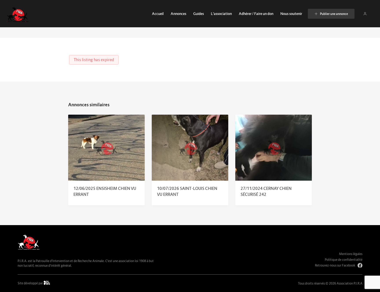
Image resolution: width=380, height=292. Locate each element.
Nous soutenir (291, 13)
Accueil (158, 13)
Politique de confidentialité (343, 259)
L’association (221, 13)
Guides (198, 13)
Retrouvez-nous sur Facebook (335, 265)
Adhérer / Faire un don (256, 13)
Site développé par (31, 283)
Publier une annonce (334, 14)
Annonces (178, 13)
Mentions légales (350, 254)
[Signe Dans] (365, 13)
